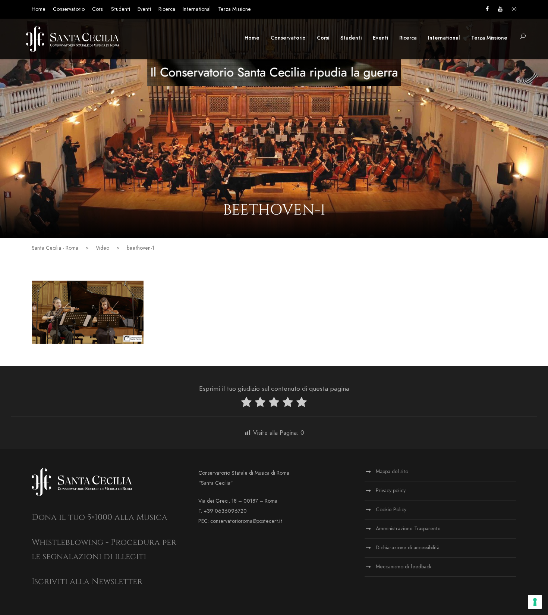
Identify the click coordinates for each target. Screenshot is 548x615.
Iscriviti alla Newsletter (87, 581)
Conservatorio (69, 9)
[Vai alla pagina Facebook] (487, 9)
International (197, 9)
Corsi (98, 9)
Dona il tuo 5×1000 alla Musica (99, 517)
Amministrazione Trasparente (408, 528)
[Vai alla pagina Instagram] (514, 9)
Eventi (144, 9)
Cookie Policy (391, 509)
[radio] (246, 403)
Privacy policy (391, 490)
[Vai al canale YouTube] (500, 9)
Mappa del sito (392, 471)
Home (38, 9)
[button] (523, 37)
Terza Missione (234, 9)
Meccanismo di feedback (403, 566)
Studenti (120, 9)
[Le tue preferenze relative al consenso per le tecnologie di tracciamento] (535, 602)
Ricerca (166, 9)
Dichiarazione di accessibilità (408, 547)
